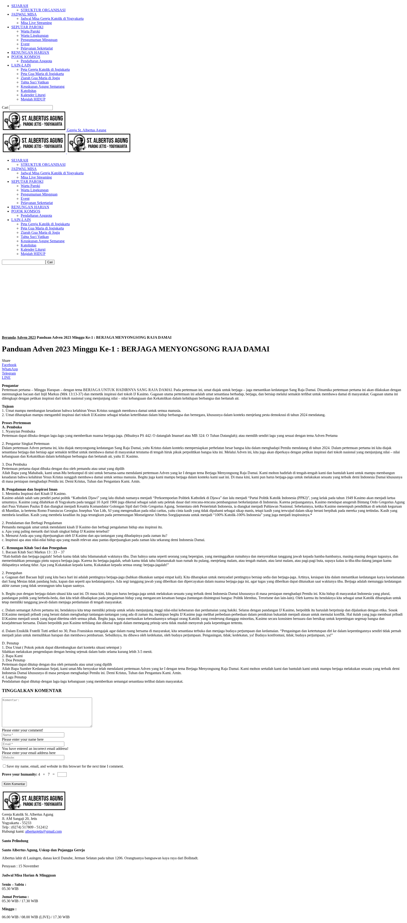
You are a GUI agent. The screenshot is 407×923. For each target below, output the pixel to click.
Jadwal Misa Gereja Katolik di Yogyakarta (52, 19)
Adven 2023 (26, 337)
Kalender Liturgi (33, 95)
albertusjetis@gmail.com (43, 831)
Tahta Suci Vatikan (35, 82)
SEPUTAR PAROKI (27, 27)
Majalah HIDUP (33, 99)
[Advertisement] (203, 300)
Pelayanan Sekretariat (37, 48)
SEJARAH (19, 6)
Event (25, 44)
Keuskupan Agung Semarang (43, 86)
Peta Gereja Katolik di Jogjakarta (45, 69)
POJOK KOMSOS (25, 57)
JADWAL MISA (24, 14)
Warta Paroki (30, 31)
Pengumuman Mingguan (39, 40)
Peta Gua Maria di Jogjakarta (42, 74)
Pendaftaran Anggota (36, 61)
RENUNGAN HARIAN (30, 52)
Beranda (9, 337)
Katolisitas (28, 91)
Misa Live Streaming (36, 23)
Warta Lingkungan (35, 35)
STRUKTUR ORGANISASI (43, 10)
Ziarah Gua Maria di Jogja (40, 78)
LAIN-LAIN (21, 65)
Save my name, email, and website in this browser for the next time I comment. (65, 766)
